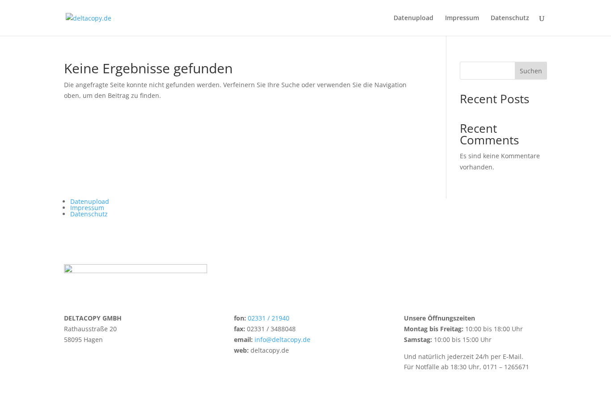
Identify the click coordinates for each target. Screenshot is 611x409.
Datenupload (413, 18)
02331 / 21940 (268, 318)
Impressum (462, 18)
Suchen (531, 71)
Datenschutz (510, 18)
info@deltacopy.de (282, 339)
